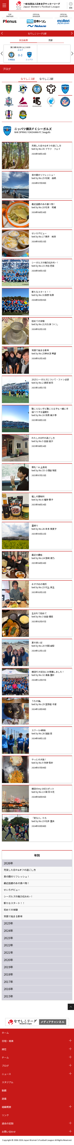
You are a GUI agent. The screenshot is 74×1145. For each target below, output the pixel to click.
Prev (2, 53)
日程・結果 (7, 1041)
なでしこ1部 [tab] (28, 79)
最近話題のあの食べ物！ (16, 883)
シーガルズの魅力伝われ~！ (18, 896)
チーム (5, 1057)
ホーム (5, 1032)
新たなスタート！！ (14, 903)
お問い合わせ (9, 1131)
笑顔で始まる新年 (13, 916)
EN (70, 7)
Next (72, 53)
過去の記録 (7, 1123)
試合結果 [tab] (23, 40)
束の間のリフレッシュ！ (16, 876)
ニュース (6, 1074)
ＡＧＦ (20, 49)
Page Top (71, 1007)
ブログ (5, 1065)
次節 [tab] (50, 40)
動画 (4, 1090)
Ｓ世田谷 (11, 59)
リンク (5, 1115)
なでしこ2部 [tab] (46, 79)
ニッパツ (29, 59)
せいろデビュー (12, 889)
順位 (4, 1049)
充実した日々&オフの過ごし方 (20, 869)
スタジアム (7, 1082)
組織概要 (6, 1107)
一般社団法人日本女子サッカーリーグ (41, 5)
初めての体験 (11, 909)
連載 (4, 1098)
